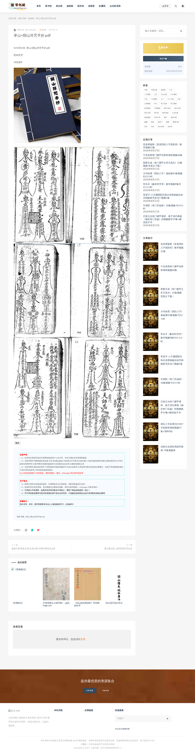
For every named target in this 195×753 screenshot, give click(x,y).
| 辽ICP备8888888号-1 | (111, 748)
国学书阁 (22, 19)
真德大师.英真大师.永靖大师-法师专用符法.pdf (33, 549)
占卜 (162, 99)
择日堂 (156, 113)
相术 (165, 117)
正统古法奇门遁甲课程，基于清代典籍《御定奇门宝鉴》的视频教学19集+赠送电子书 (162, 219)
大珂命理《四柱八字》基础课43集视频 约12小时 (162, 175)
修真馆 (163, 90)
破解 (145, 122)
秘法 (17, 443)
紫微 (167, 122)
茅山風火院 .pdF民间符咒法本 (118, 549)
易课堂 (91, 6)
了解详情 (105, 690)
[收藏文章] (26, 530)
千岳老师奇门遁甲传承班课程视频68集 (162, 155)
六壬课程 (174, 94)
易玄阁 (59, 6)
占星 (178, 99)
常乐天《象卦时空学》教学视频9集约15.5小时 (162, 185)
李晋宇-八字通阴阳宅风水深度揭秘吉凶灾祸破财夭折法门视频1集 (163, 196)
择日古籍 (177, 108)
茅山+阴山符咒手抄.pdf (35, 517)
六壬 (155, 94)
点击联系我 (115, 6)
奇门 (155, 103)
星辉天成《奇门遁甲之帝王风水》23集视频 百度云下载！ (162, 164)
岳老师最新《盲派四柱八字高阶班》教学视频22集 (162, 146)
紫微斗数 (176, 122)
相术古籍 (174, 117)
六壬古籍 (164, 94)
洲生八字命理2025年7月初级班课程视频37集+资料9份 (172, 428)
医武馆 (80, 6)
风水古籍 (161, 126)
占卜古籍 (171, 99)
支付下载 (163, 59)
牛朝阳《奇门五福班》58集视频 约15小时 (163, 207)
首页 (39, 6)
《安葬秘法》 (17, 603)
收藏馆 (102, 6)
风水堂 (170, 126)
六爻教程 (154, 99)
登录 (82, 639)
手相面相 (157, 108)
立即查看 (89, 690)
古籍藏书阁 (125, 729)
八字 (170, 90)
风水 (145, 126)
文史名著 (175, 113)
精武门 (160, 122)
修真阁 (70, 6)
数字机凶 (165, 113)
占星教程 (147, 103)
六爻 (145, 99)
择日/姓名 (167, 108)
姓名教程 (147, 108)
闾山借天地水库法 (114, 603)
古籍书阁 (95, 748)
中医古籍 (154, 90)
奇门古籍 (164, 103)
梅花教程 (147, 117)
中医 (145, 90)
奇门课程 (174, 103)
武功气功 (157, 117)
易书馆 (48, 6)
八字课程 (147, 94)
